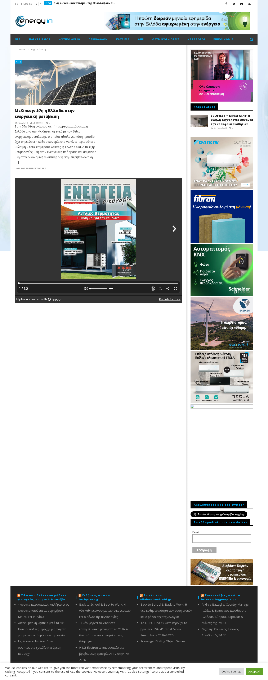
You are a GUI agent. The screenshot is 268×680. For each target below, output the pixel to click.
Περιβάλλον (98, 39)
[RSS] (249, 4)
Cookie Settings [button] (231, 671)
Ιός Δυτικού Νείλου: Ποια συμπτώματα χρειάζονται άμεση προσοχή (39, 647)
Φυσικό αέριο (69, 39)
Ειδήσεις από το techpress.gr (94, 597)
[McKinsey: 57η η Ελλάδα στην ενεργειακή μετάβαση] (55, 82)
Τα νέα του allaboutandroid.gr (156, 597)
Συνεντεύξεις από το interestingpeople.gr (220, 597)
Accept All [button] (254, 671)
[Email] (242, 4)
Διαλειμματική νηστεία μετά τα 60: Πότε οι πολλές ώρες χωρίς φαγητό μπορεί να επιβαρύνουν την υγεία (42, 629)
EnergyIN (38, 123)
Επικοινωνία (223, 39)
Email (195, 532)
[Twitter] (234, 4)
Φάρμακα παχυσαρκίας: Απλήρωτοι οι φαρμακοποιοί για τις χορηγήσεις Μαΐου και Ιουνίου (43, 610)
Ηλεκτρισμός (39, 39)
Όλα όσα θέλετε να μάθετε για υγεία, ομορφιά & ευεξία (41, 597)
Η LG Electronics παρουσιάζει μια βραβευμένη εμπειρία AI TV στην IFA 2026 (104, 654)
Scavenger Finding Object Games (162, 641)
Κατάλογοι (196, 39)
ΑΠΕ (141, 39)
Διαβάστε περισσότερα (31, 168)
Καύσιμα (123, 39)
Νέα (18, 39)
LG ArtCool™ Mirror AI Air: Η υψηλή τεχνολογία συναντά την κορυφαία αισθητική (232, 120)
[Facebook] (226, 4)
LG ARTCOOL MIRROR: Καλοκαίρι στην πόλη (112, 4)
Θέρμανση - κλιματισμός (63, 4)
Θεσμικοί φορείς (165, 39)
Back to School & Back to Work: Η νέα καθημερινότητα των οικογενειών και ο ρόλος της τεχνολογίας (105, 610)
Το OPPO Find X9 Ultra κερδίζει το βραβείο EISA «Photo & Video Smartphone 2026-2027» (163, 629)
